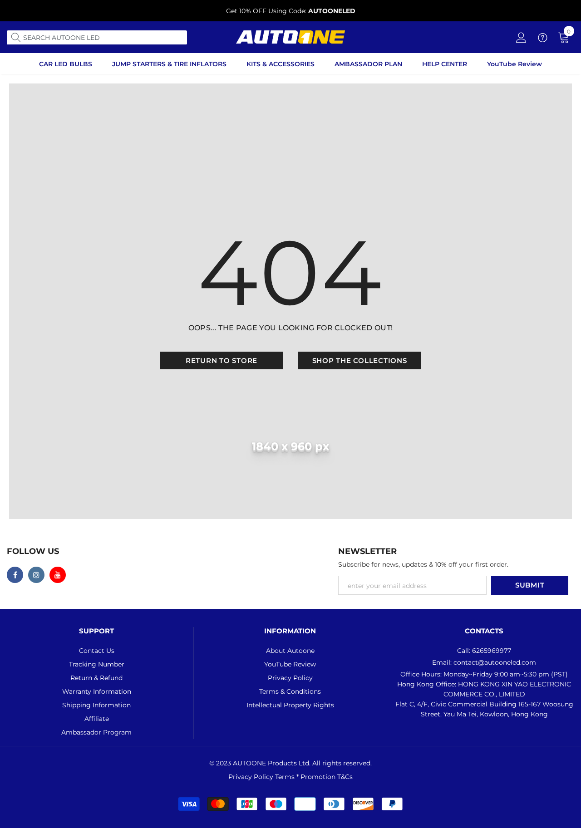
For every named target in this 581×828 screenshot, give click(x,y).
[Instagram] (36, 575)
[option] (290, 11)
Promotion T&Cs (326, 777)
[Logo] (290, 37)
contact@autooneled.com (494, 662)
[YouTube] (57, 575)
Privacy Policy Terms (262, 777)
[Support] (543, 39)
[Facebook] (15, 575)
